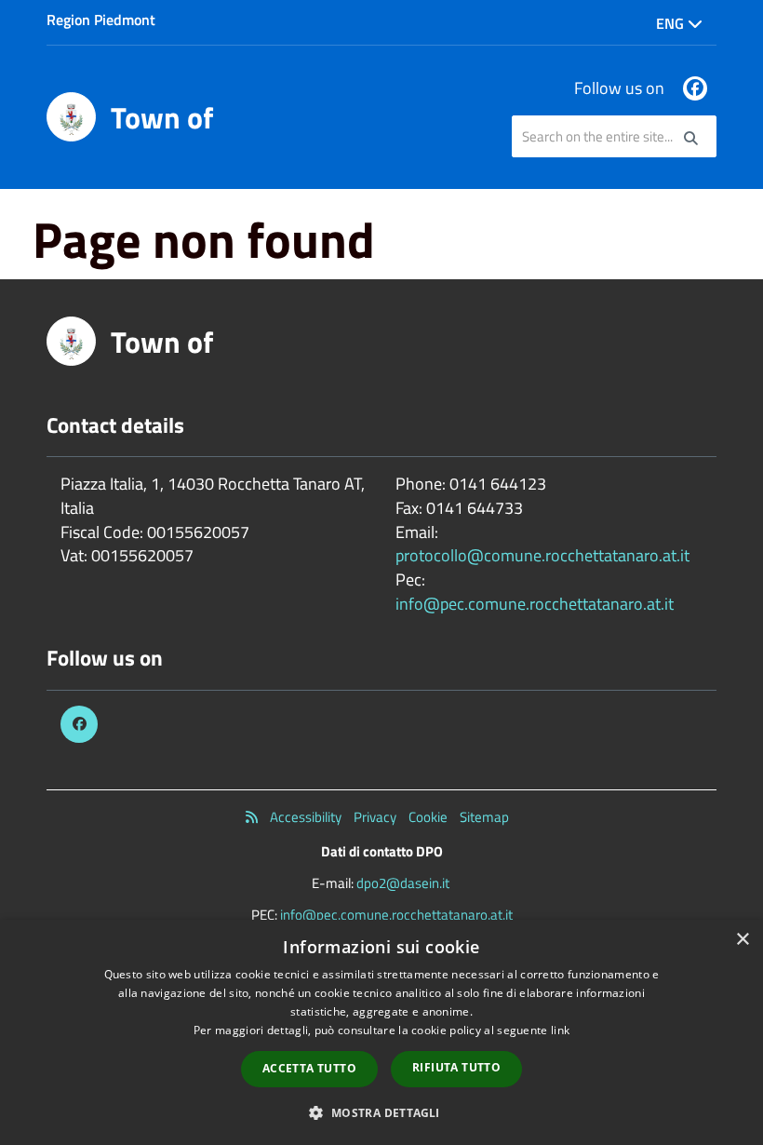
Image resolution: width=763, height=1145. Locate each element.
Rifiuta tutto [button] (456, 1067)
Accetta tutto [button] (309, 1068)
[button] (381, 1112)
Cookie (428, 817)
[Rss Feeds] (252, 817)
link (560, 1030)
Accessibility (305, 817)
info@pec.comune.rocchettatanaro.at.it (534, 603)
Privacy (375, 817)
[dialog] (381, 1032)
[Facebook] (695, 88)
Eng (672, 23)
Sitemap (484, 817)
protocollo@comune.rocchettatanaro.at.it (542, 555)
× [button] (742, 940)
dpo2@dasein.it (402, 883)
